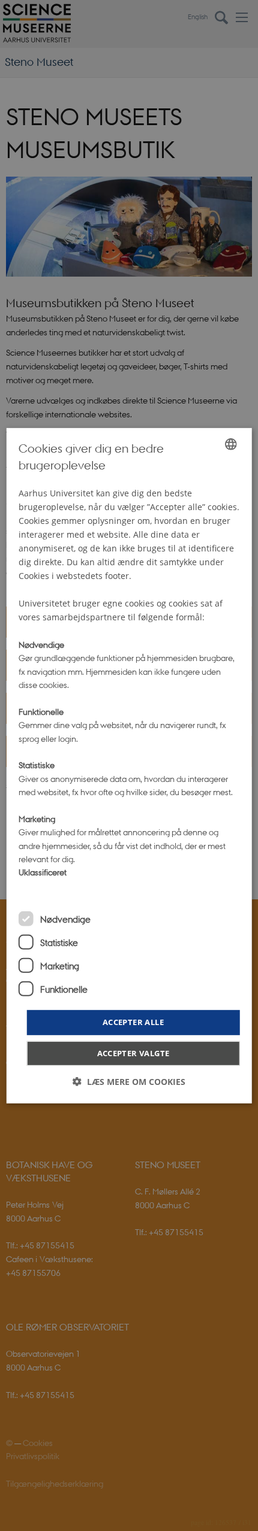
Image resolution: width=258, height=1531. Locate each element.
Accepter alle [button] (133, 1022)
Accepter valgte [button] (133, 1053)
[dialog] (129, 765)
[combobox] (230, 444)
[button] (129, 1082)
